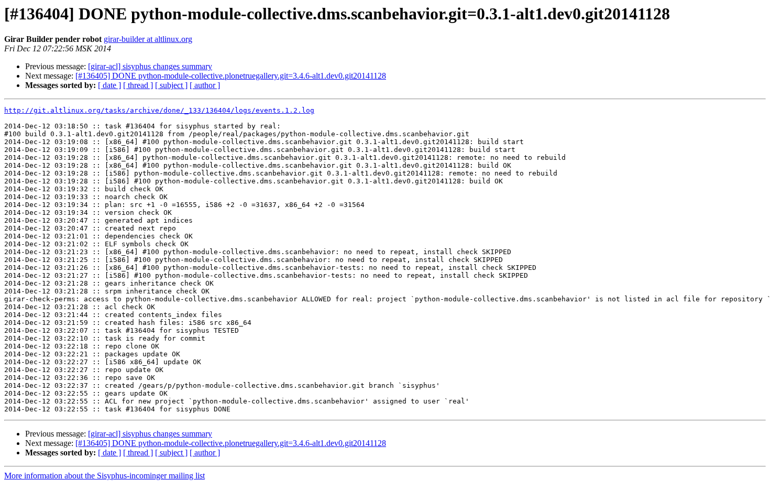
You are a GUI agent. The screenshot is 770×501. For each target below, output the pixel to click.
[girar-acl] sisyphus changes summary (150, 66)
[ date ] (109, 85)
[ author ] (205, 85)
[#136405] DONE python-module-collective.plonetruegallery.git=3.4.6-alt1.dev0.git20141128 (230, 75)
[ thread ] (138, 85)
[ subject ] (171, 85)
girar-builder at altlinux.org (148, 39)
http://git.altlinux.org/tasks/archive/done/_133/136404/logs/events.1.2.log (159, 110)
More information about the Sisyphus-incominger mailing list (104, 475)
